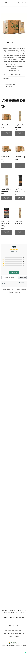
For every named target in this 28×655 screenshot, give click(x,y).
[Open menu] (2, 3)
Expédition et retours (21, 623)
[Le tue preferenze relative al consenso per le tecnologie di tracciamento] (25, 652)
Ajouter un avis (14, 272)
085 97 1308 (7, 633)
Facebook (6, 617)
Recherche (22, 277)
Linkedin (16, 617)
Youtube (22, 617)
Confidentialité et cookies (8, 623)
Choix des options (20, 133)
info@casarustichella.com (17, 633)
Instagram (11, 617)
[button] (5, 3)
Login (22, 2)
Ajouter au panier (16, 74)
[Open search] (19, 3)
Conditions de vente (14, 625)
